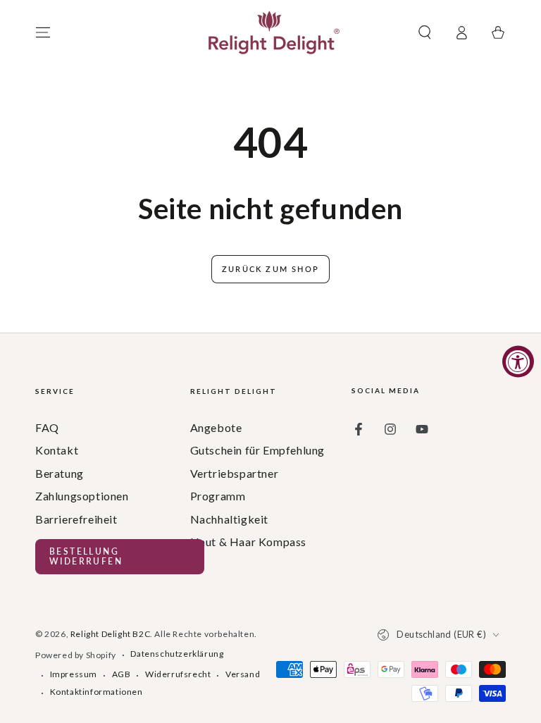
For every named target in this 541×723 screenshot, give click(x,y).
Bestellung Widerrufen (86, 556)
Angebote (216, 427)
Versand (242, 674)
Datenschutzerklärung (176, 653)
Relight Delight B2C (110, 634)
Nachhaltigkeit (229, 519)
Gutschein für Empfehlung (257, 450)
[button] (424, 32)
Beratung (59, 473)
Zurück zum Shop (270, 268)
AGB (121, 674)
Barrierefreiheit (76, 519)
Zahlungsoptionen (82, 495)
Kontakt (56, 450)
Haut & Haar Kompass (248, 541)
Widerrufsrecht (178, 674)
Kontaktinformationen (96, 691)
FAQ (47, 427)
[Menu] (43, 32)
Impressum (73, 674)
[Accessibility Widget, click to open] (518, 362)
